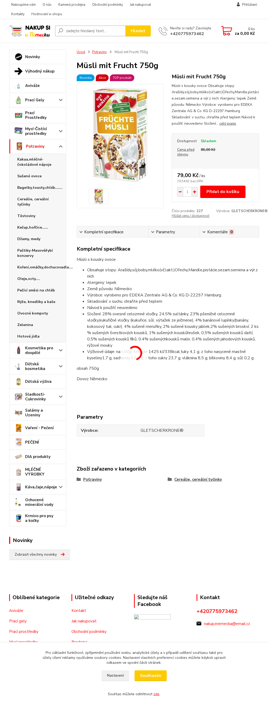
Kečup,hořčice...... (32, 227)
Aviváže (32, 85)
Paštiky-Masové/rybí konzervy (35, 253)
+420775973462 (187, 34)
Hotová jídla (28, 336)
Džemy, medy (28, 238)
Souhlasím (150, 675)
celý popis (227, 123)
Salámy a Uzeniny (34, 413)
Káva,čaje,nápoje (41, 487)
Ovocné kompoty (32, 313)
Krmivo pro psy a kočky (39, 518)
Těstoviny (26, 215)
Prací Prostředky (36, 115)
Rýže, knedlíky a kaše (36, 301)
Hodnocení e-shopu (46, 14)
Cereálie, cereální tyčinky (33, 202)
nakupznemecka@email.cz (227, 623)
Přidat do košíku (222, 192)
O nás (47, 4)
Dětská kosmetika (35, 366)
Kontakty (18, 14)
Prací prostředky (23, 631)
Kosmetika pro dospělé (39, 350)
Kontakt (78, 610)
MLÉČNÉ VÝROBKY (34, 472)
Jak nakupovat (140, 4)
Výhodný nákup (39, 71)
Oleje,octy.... (28, 278)
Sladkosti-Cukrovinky (35, 397)
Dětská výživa (38, 381)
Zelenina (25, 324)
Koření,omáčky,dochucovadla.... (41, 267)
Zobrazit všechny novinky (36, 554)
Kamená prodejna (71, 4)
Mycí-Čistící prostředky (36, 131)
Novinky (32, 56)
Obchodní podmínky (107, 4)
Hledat (138, 31)
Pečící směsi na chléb (36, 290)
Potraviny (35, 146)
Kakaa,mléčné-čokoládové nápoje (34, 162)
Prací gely (18, 621)
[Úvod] (30, 31)
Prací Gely (34, 100)
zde (156, 694)
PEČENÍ (32, 442)
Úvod (81, 52)
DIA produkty (38, 456)
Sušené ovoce (29, 176)
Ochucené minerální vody (39, 502)
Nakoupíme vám (23, 4)
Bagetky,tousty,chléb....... (40, 187)
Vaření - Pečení (39, 427)
